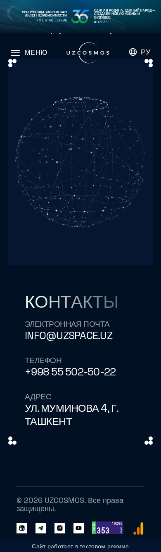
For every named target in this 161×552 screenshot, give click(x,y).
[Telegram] (41, 528)
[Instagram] (59, 528)
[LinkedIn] (22, 528)
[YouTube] (78, 528)
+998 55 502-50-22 (70, 372)
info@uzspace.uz (68, 335)
